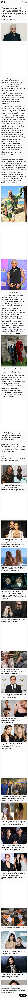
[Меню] (26, 2)
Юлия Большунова (12, 444)
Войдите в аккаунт (7, 459)
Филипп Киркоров (18, 446)
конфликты (5, 448)
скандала (10, 376)
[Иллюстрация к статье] (14, 32)
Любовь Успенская (8, 452)
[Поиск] (22, 2)
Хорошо (23, 995)
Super (18, 333)
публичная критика (8, 450)
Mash (21, 84)
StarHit (11, 155)
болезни (12, 448)
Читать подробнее (9, 992)
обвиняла (4, 379)
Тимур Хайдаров (20, 450)
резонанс (8, 446)
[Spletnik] (5, 2)
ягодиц (3, 385)
